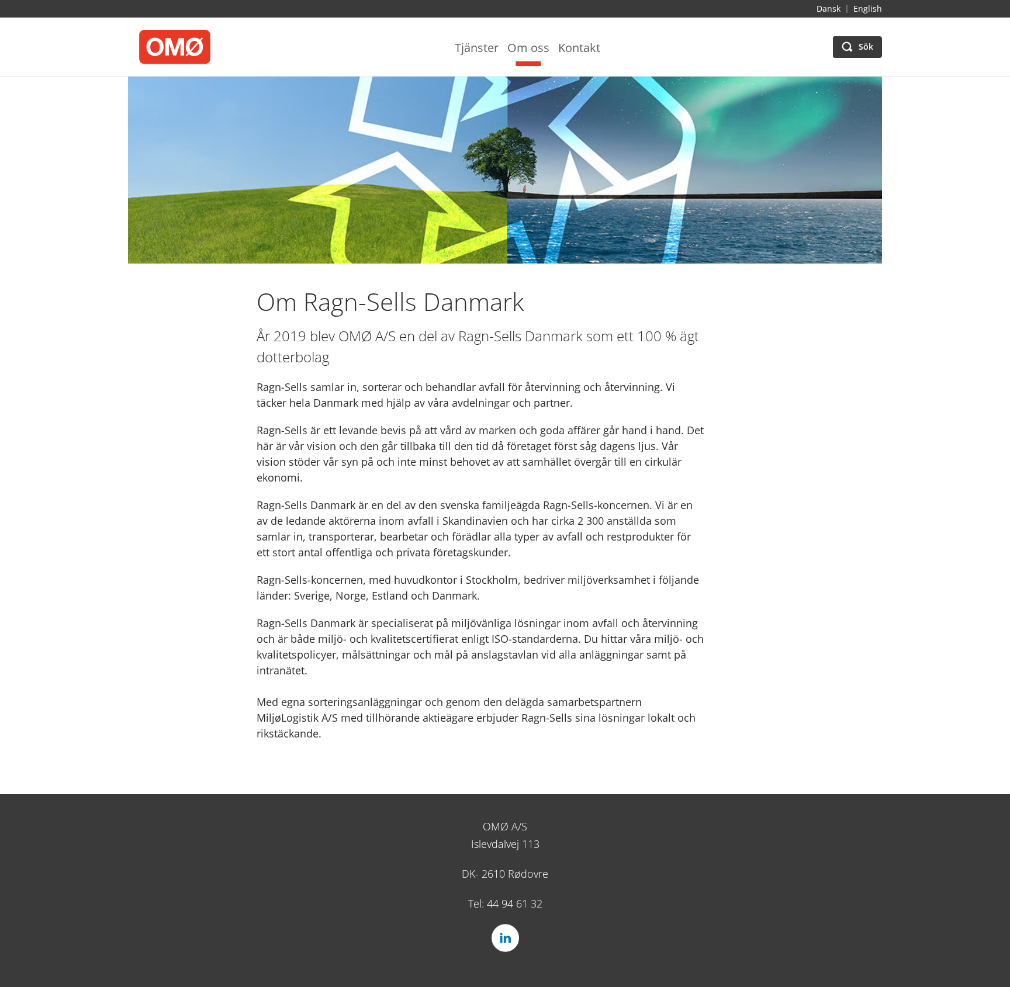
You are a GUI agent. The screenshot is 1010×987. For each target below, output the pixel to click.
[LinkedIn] (505, 938)
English (867, 9)
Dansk (828, 9)
